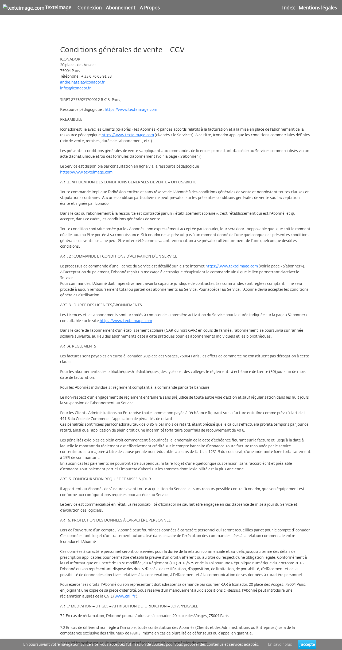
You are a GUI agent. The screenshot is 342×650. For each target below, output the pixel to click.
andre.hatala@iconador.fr (82, 82)
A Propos (150, 7)
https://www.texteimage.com (131, 109)
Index (288, 7)
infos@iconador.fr (75, 87)
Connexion (89, 7)
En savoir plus (280, 644)
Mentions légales (318, 7)
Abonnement (120, 7)
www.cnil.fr (125, 596)
